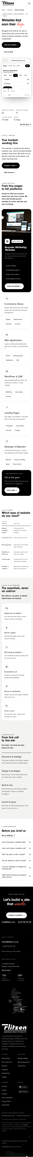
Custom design (11, 266)
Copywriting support (12, 270)
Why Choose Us (7, 1062)
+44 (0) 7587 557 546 (24, 922)
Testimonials (6, 1073)
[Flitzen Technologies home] (8, 3)
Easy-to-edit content (12, 275)
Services (10, 10)
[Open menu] (29, 4)
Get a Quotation (7, 1098)
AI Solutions (21, 1066)
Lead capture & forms (13, 279)
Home (3, 10)
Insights (4, 1077)
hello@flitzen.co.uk (8, 922)
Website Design (23, 1059)
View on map (7, 970)
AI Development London (8, 1116)
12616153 (25, 1125)
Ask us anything (8, 836)
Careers (4, 1087)
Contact (4, 1094)
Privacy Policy (6, 1101)
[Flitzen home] (14, 1028)
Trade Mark (5, 1105)
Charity (4, 1090)
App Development (24, 1062)
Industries (5, 1070)
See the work (25, 124)
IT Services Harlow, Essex (23, 1116)
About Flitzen (6, 1059)
